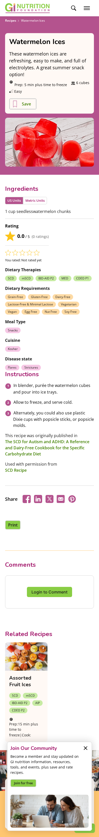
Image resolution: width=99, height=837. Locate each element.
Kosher (13, 349)
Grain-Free (15, 297)
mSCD (26, 278)
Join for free (23, 783)
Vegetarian (68, 304)
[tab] (14, 200)
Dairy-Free (62, 297)
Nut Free (51, 311)
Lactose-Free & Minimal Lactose (30, 304)
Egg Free (31, 311)
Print (13, 525)
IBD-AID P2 (46, 278)
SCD (11, 278)
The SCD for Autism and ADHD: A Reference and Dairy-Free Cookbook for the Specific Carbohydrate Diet (47, 448)
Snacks (13, 330)
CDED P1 (82, 278)
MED (64, 278)
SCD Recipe (16, 470)
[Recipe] (26, 656)
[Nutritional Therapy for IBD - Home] (27, 8)
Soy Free (70, 311)
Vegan (12, 311)
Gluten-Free (39, 297)
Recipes (10, 20)
